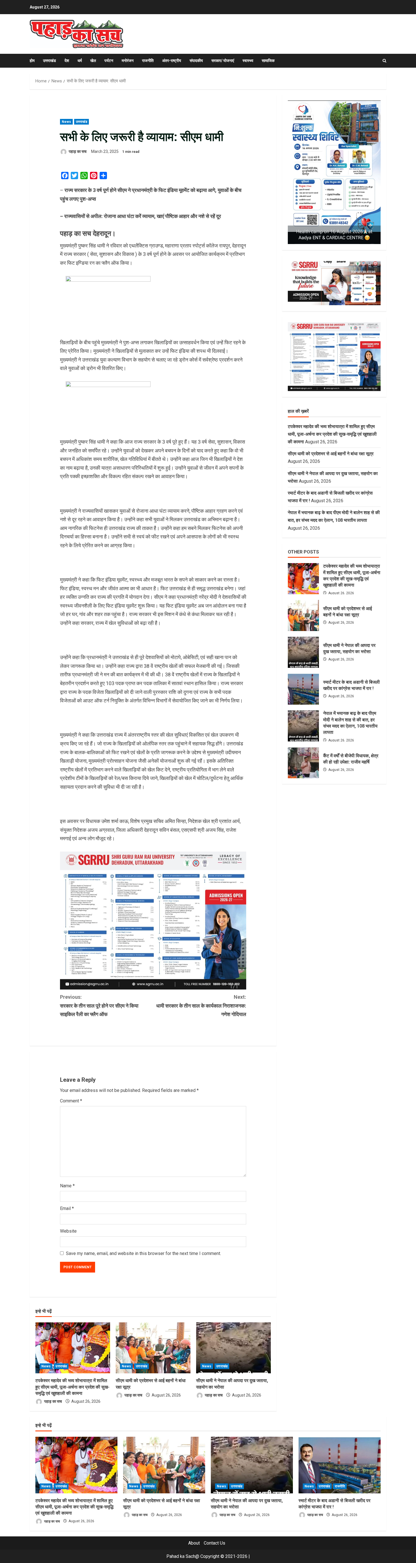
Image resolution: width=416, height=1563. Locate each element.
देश (67, 60)
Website (68, 1231)
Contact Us (214, 1543)
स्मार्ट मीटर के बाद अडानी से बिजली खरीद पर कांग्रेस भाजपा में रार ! (303, 689)
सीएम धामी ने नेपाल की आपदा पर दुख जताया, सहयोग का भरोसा (303, 652)
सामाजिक (268, 60)
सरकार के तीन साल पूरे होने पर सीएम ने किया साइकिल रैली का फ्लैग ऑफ (99, 1005)
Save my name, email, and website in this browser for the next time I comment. (143, 1253)
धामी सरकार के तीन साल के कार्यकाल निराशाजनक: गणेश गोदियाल (201, 1005)
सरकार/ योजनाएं (222, 60)
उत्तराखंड (49, 60)
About (194, 1543)
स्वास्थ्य (248, 60)
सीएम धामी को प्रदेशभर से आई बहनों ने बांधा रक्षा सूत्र (331, 453)
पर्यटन (108, 60)
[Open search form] (384, 60)
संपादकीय (196, 60)
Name (67, 1185)
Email (67, 1208)
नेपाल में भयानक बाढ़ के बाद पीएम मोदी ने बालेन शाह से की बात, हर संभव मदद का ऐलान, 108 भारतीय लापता (303, 725)
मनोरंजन (128, 60)
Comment (71, 1101)
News (66, 122)
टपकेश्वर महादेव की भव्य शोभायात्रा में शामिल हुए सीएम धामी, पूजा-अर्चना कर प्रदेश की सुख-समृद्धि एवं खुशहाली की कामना (72, 1387)
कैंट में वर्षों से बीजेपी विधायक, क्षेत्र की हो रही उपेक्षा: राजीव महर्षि (303, 762)
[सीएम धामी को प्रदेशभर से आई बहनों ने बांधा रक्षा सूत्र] (153, 1347)
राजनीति (148, 60)
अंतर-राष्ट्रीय (171, 60)
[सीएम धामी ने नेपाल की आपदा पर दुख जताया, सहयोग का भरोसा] (233, 1347)
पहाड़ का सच (77, 151)
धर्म (80, 60)
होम (32, 60)
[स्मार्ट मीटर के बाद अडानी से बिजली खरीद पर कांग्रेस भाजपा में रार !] (340, 1465)
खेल (93, 60)
